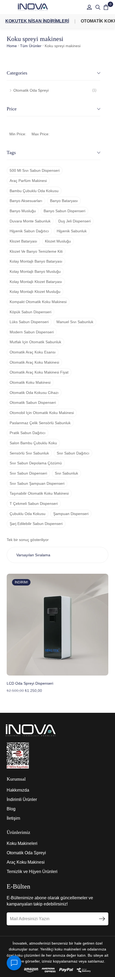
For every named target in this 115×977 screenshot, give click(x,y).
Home (12, 46)
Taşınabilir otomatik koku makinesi (39, 493)
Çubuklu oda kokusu (27, 514)
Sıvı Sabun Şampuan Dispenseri (37, 483)
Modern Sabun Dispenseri (32, 332)
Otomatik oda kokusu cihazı (34, 392)
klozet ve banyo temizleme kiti (36, 251)
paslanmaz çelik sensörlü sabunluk (40, 423)
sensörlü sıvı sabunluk (29, 453)
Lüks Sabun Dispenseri (29, 322)
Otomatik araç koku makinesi (34, 362)
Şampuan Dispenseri (71, 514)
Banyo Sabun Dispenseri (64, 211)
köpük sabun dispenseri (30, 312)
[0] (105, 7)
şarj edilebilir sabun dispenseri (36, 523)
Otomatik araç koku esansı (33, 352)
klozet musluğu (58, 241)
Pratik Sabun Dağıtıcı (27, 433)
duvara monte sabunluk (30, 221)
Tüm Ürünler (30, 46)
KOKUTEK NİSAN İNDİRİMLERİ (37, 21)
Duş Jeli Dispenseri (74, 221)
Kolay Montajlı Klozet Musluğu (35, 291)
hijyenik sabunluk (72, 231)
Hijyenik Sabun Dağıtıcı (29, 231)
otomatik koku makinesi (30, 382)
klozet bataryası (23, 241)
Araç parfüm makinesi (28, 180)
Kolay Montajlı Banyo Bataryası (36, 261)
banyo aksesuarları (26, 201)
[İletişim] (14, 963)
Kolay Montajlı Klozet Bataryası (36, 281)
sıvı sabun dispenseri (28, 473)
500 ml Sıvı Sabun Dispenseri (35, 170)
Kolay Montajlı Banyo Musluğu (35, 271)
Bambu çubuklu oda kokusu (34, 191)
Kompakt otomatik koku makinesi (38, 302)
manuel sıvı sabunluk (74, 322)
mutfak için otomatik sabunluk (35, 342)
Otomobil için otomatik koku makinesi (42, 413)
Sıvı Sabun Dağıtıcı (73, 453)
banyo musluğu (23, 211)
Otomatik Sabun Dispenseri (33, 402)
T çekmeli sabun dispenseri (34, 503)
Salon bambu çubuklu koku (33, 443)
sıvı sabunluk (66, 473)
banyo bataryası (64, 201)
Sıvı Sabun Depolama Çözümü (36, 463)
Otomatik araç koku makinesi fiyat (39, 372)
